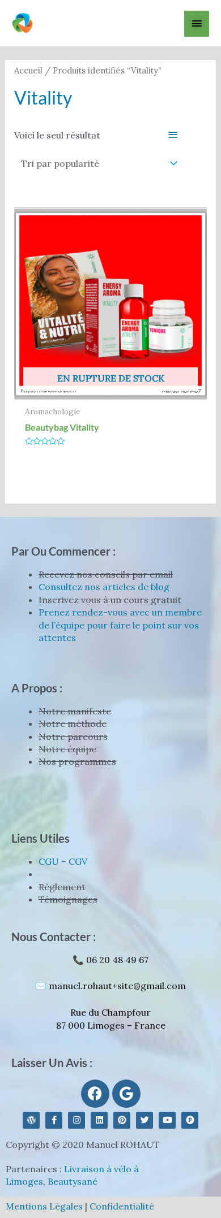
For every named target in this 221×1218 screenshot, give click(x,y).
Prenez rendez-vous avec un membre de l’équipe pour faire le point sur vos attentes (120, 624)
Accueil (28, 70)
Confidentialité (122, 1206)
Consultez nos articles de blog (104, 586)
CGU (49, 861)
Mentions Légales (44, 1206)
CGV (78, 861)
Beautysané (72, 1181)
